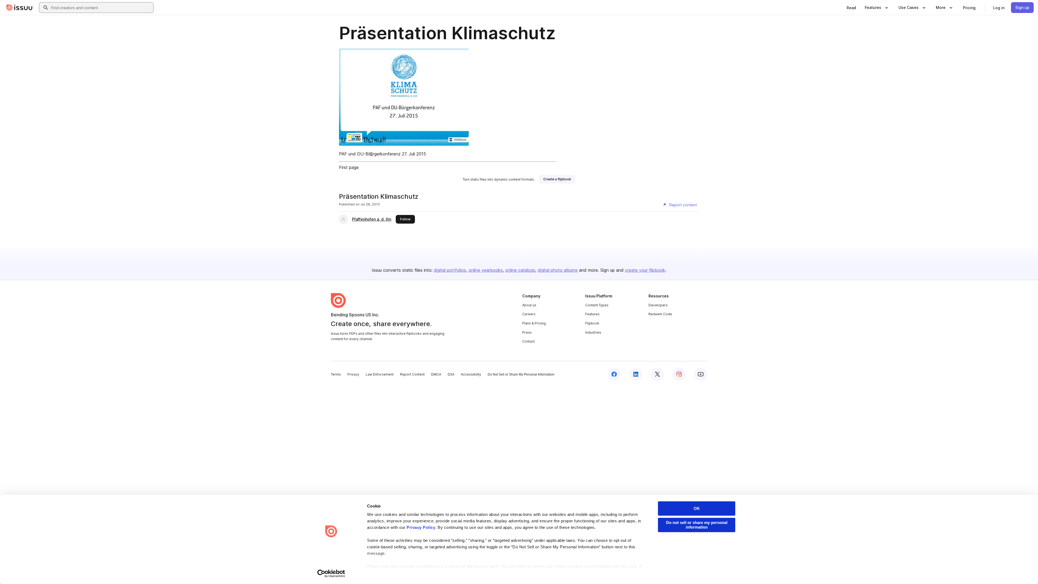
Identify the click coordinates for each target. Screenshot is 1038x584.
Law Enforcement (380, 374)
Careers (528, 314)
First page (349, 167)
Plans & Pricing (534, 323)
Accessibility (471, 374)
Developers (658, 305)
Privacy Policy (421, 527)
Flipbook (592, 323)
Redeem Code (660, 314)
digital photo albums (558, 270)
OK (697, 508)
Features (592, 314)
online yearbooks (485, 270)
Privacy (353, 374)
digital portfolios (450, 270)
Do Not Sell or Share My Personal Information (521, 374)
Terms (336, 374)
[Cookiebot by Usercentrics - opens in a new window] (331, 573)
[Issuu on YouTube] (700, 374)
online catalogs (520, 270)
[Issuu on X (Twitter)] (657, 374)
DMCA (436, 374)
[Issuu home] (19, 8)
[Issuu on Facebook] (614, 374)
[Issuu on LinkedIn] (635, 374)
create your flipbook (645, 270)
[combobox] (101, 7)
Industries (593, 332)
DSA (451, 374)
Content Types (596, 305)
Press (527, 332)
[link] (851, 7)
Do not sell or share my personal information (696, 524)
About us (529, 305)
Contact (528, 341)
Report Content (412, 374)
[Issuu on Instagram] (679, 374)
